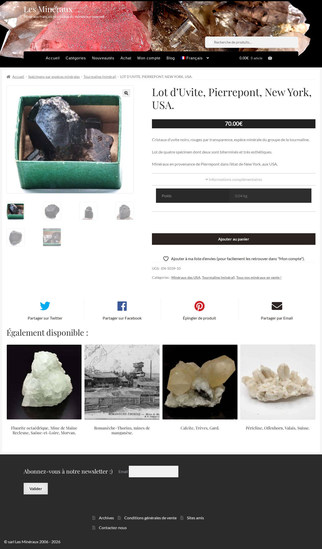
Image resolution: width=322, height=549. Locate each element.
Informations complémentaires (235, 179)
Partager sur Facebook (122, 318)
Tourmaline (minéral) (100, 76)
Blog (171, 58)
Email (123, 471)
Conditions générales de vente (150, 517)
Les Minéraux (48, 8)
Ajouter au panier (233, 239)
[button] (126, 93)
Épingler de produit (199, 318)
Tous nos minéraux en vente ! (258, 277)
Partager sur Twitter (45, 318)
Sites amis (195, 517)
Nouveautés (103, 58)
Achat (125, 58)
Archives (106, 517)
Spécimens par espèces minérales (54, 76)
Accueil (53, 58)
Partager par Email (277, 318)
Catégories (76, 58)
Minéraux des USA (185, 277)
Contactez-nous (113, 527)
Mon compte (148, 58)
